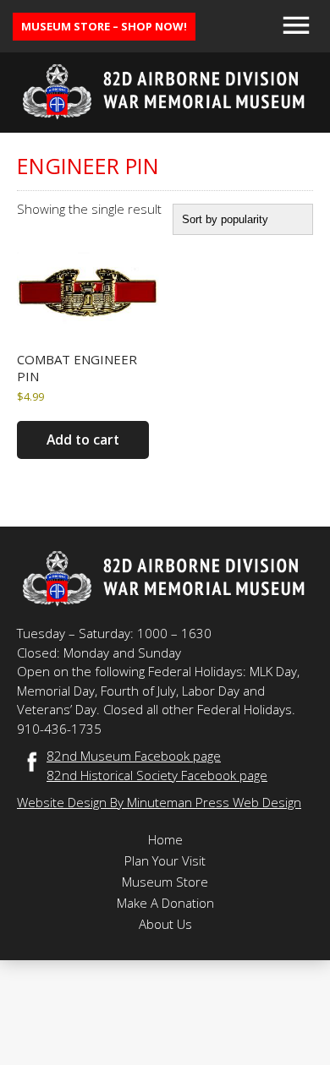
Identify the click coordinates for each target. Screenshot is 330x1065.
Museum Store (165, 881)
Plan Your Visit (165, 860)
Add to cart (83, 439)
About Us (165, 923)
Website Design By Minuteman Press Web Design (159, 802)
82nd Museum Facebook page (134, 755)
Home (165, 839)
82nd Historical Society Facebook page (157, 775)
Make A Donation (165, 902)
